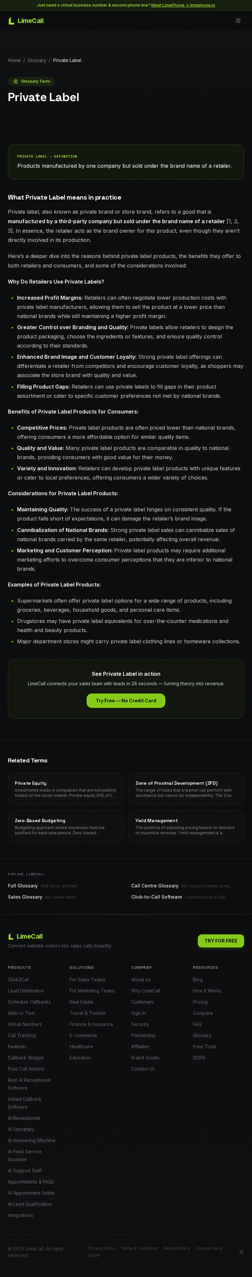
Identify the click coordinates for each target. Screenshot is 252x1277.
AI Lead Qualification (30, 1204)
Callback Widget (26, 1057)
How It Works (207, 990)
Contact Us (143, 1069)
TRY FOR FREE (221, 941)
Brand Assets (145, 1057)
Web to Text (21, 1013)
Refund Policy (177, 1248)
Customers (142, 1002)
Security (140, 1024)
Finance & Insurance (91, 1024)
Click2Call (18, 979)
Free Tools (205, 1046)
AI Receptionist (24, 1118)
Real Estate (82, 1002)
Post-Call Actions (26, 1069)
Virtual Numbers (25, 1024)
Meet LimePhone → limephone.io (183, 5)
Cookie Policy (209, 1248)
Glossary (37, 60)
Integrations (20, 1215)
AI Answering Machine (31, 1140)
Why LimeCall (145, 990)
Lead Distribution (26, 990)
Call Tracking (22, 1035)
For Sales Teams (87, 979)
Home (14, 60)
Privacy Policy (101, 1248)
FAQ (197, 1024)
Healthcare (81, 1046)
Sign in (138, 1013)
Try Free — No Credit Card (126, 700)
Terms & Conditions (139, 1248)
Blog (198, 979)
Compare (203, 1013)
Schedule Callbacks (29, 1002)
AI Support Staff (25, 1170)
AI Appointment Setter (31, 1193)
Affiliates (140, 1046)
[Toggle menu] (238, 21)
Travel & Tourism (88, 1013)
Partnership (143, 1035)
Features (17, 1046)
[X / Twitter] (241, 1252)
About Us (141, 979)
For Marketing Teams (92, 990)
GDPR (199, 1057)
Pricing (200, 1002)
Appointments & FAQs (31, 1181)
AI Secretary (21, 1129)
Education (80, 1057)
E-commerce (83, 1035)
